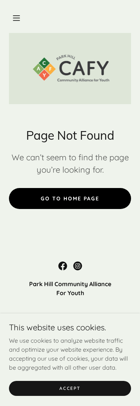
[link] (70, 68)
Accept (69, 388)
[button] (16, 17)
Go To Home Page (70, 198)
